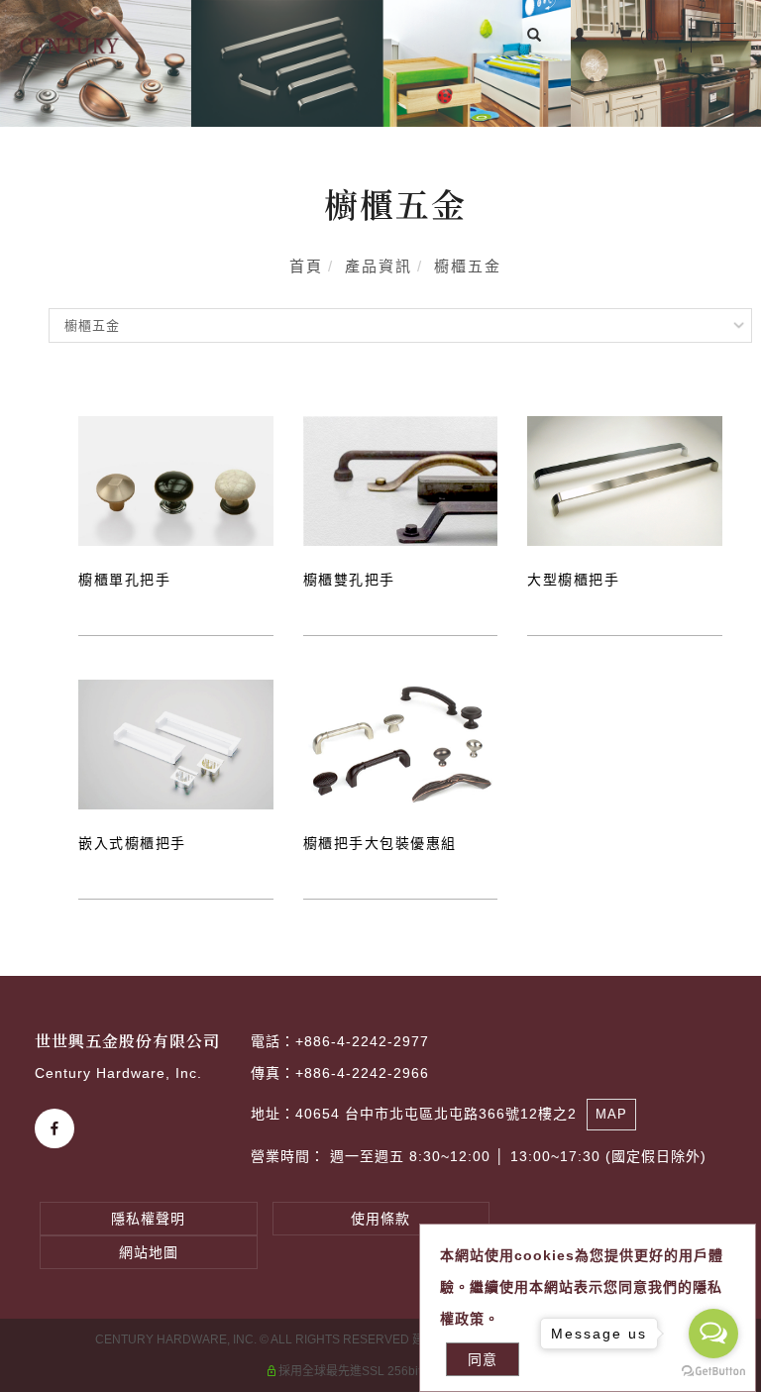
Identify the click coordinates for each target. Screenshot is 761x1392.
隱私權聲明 (148, 1219)
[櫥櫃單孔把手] (175, 481)
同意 (482, 1359)
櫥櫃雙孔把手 (349, 580)
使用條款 (380, 1219)
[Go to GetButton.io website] (713, 1371)
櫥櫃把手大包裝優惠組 (380, 843)
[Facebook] (57, 1128)
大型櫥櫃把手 (573, 580)
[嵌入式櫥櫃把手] (175, 744)
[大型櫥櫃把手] (624, 481)
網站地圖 (148, 1252)
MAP (611, 1114)
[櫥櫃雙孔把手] (400, 481)
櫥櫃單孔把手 (124, 580)
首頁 (306, 266)
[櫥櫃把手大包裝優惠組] (400, 744)
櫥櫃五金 (467, 266)
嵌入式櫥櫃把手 (132, 843)
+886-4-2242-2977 (362, 1041)
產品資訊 (378, 266)
